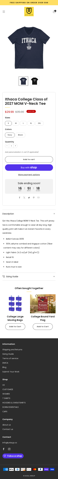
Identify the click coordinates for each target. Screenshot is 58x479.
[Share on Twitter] (29, 197)
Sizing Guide (8, 354)
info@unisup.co (9, 442)
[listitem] (29, 2)
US (3, 385)
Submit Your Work (10, 371)
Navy (10, 135)
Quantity (9, 141)
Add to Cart (15, 326)
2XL (39, 123)
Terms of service (10, 358)
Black (20, 135)
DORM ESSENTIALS (10, 407)
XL (31, 123)
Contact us (7, 429)
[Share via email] (38, 197)
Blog (4, 367)
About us (6, 424)
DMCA (5, 362)
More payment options (29, 174)
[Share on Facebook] (19, 197)
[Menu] (3, 11)
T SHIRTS (6, 398)
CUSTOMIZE (7, 389)
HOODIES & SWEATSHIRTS (14, 402)
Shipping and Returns (12, 349)
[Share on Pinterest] (33, 197)
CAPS (4, 411)
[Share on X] (24, 197)
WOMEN (6, 393)
